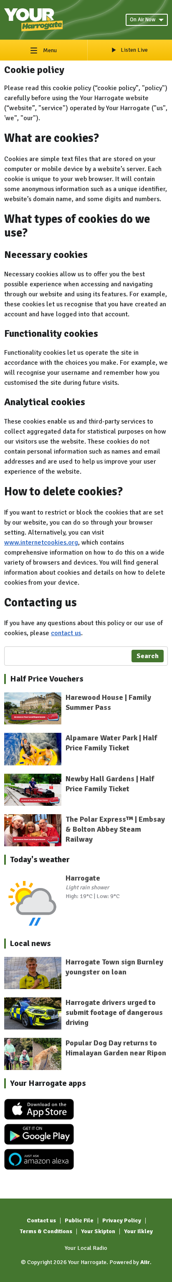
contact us (66, 633)
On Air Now (142, 19)
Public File (79, 1220)
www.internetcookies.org (41, 542)
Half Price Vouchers (46, 679)
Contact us (41, 1220)
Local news (30, 943)
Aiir (145, 1262)
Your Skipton (98, 1231)
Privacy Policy (121, 1220)
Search (148, 656)
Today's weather (40, 859)
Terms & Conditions (46, 1231)
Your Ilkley (138, 1231)
